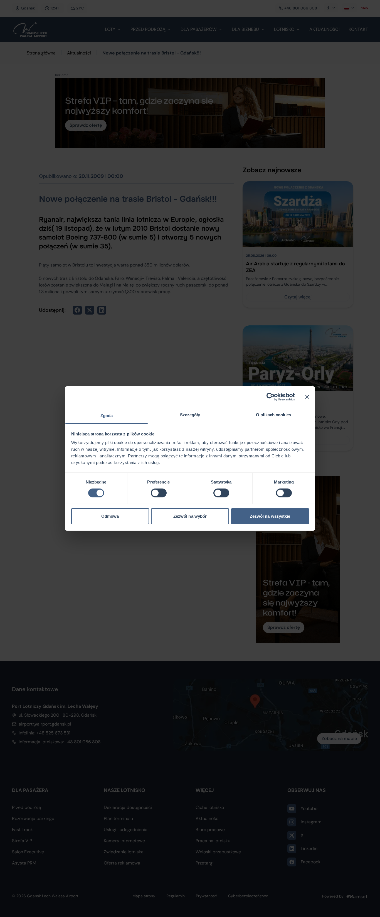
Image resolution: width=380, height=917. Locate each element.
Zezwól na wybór (190, 516)
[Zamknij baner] (307, 396)
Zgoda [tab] (106, 415)
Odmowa (110, 516)
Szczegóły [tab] (190, 414)
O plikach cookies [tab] (273, 414)
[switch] (159, 493)
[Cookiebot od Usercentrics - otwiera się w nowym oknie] (270, 396)
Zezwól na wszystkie (270, 516)
